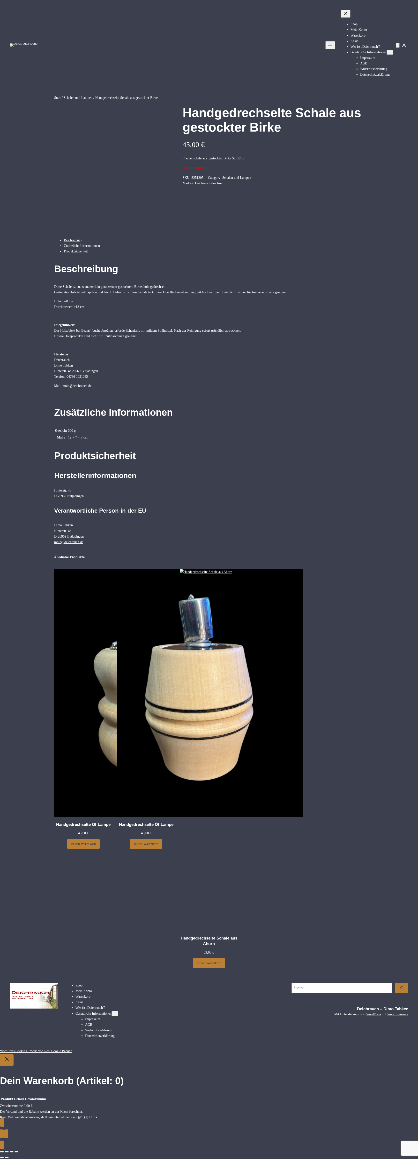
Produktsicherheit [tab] (76, 251)
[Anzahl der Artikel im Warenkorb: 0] (398, 45)
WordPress (373, 1014)
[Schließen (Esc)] (16, 1151)
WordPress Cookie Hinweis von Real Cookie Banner (36, 1051)
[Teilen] (12, 1151)
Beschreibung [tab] (73, 240)
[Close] (7, 1060)
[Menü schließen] (346, 14)
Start (57, 98)
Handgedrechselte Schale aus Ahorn (209, 941)
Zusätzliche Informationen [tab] (82, 246)
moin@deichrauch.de (68, 542)
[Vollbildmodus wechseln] (7, 1151)
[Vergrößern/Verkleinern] (2, 1151)
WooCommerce (397, 1014)
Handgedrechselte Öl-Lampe (83, 824)
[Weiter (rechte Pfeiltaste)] (7, 1157)
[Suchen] (401, 988)
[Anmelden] (404, 45)
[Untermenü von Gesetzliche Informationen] (390, 52)
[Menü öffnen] (330, 45)
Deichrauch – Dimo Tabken (382, 1009)
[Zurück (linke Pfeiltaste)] (2, 1157)
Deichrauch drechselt (209, 183)
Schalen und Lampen (78, 98)
